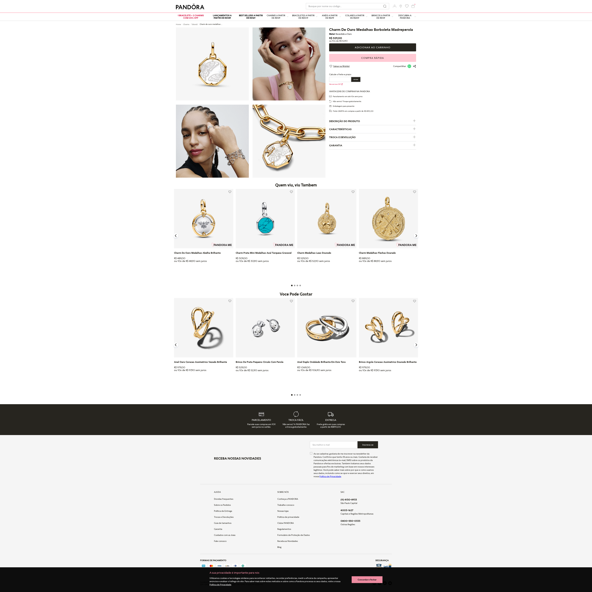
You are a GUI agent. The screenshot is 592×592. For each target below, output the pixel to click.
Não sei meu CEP (335, 84)
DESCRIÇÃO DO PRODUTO (344, 121)
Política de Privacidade (220, 584)
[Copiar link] (414, 66)
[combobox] (347, 6)
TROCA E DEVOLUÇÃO (342, 137)
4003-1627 (347, 510)
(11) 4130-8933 (349, 499)
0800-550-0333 (350, 520)
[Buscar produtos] (385, 6)
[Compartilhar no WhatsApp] (409, 66)
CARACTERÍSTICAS (340, 129)
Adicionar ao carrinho (373, 47)
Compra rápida (372, 57)
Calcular (355, 79)
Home (178, 24)
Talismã (194, 24)
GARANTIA (335, 145)
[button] (394, 6)
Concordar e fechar (367, 579)
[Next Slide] (416, 235)
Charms (186, 24)
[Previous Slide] (175, 235)
